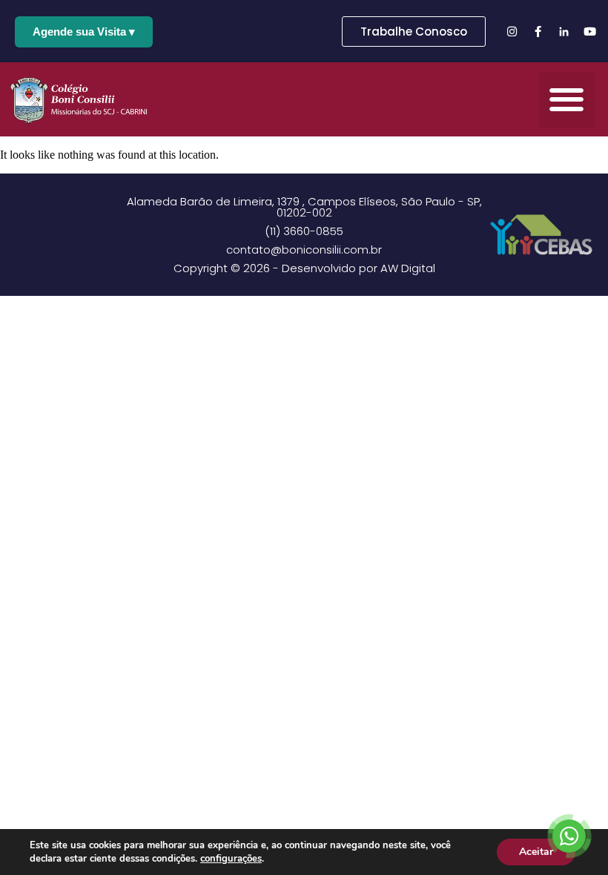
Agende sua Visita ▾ (84, 31)
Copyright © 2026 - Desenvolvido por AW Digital (304, 268)
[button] (567, 100)
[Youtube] (589, 31)
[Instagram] (511, 31)
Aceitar (536, 852)
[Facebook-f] (537, 31)
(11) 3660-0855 (304, 231)
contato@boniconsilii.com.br (304, 249)
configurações (231, 858)
